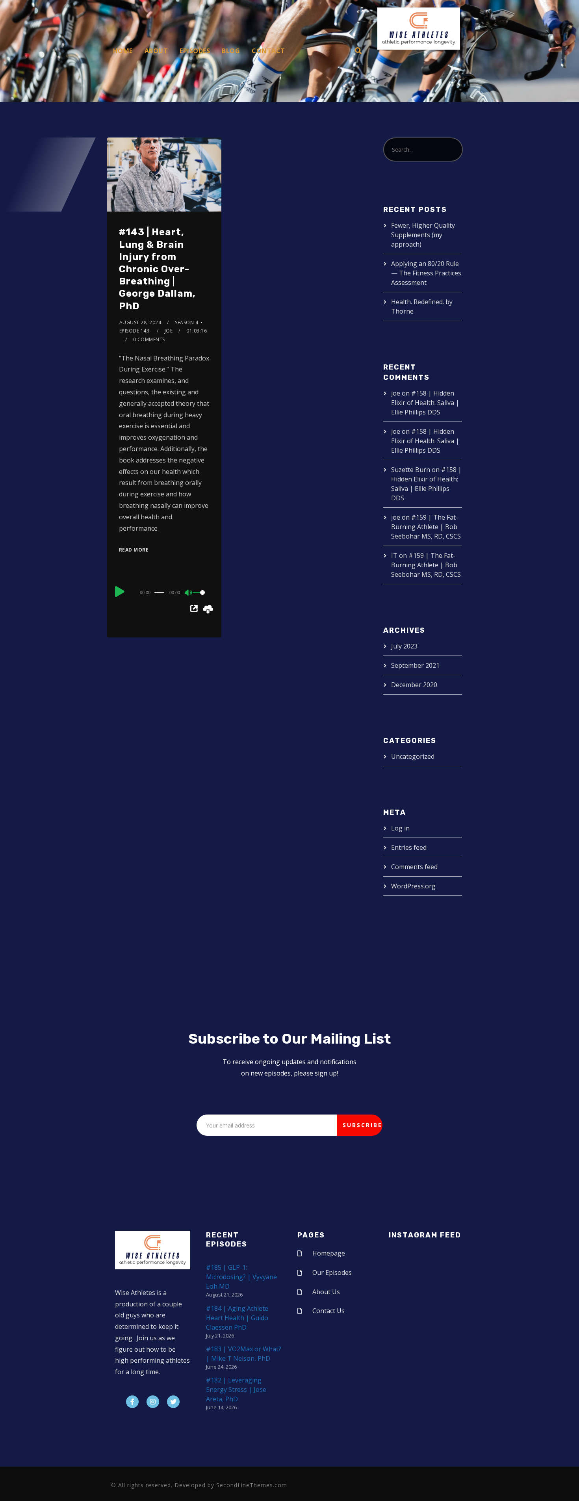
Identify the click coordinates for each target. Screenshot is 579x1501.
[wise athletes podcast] (418, 31)
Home (123, 50)
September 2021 (415, 665)
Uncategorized (412, 756)
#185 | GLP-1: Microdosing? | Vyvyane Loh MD (241, 1277)
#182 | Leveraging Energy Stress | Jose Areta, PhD (236, 1389)
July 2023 (404, 646)
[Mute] (189, 593)
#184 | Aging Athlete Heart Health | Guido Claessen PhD (237, 1318)
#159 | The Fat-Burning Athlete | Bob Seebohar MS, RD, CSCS (426, 527)
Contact (268, 50)
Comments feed (414, 866)
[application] (164, 592)
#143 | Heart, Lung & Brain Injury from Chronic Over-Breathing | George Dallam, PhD (157, 269)
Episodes (195, 50)
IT (394, 555)
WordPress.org (413, 886)
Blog (231, 50)
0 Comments (149, 339)
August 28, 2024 (140, 322)
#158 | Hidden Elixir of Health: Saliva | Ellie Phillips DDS (425, 402)
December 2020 (414, 684)
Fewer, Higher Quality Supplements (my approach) (423, 235)
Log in (400, 828)
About (156, 50)
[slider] (201, 599)
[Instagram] (153, 1401)
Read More (134, 549)
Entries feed (409, 847)
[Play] (120, 591)
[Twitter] (173, 1401)
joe (169, 330)
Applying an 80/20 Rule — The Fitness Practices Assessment (426, 273)
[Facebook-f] (132, 1401)
